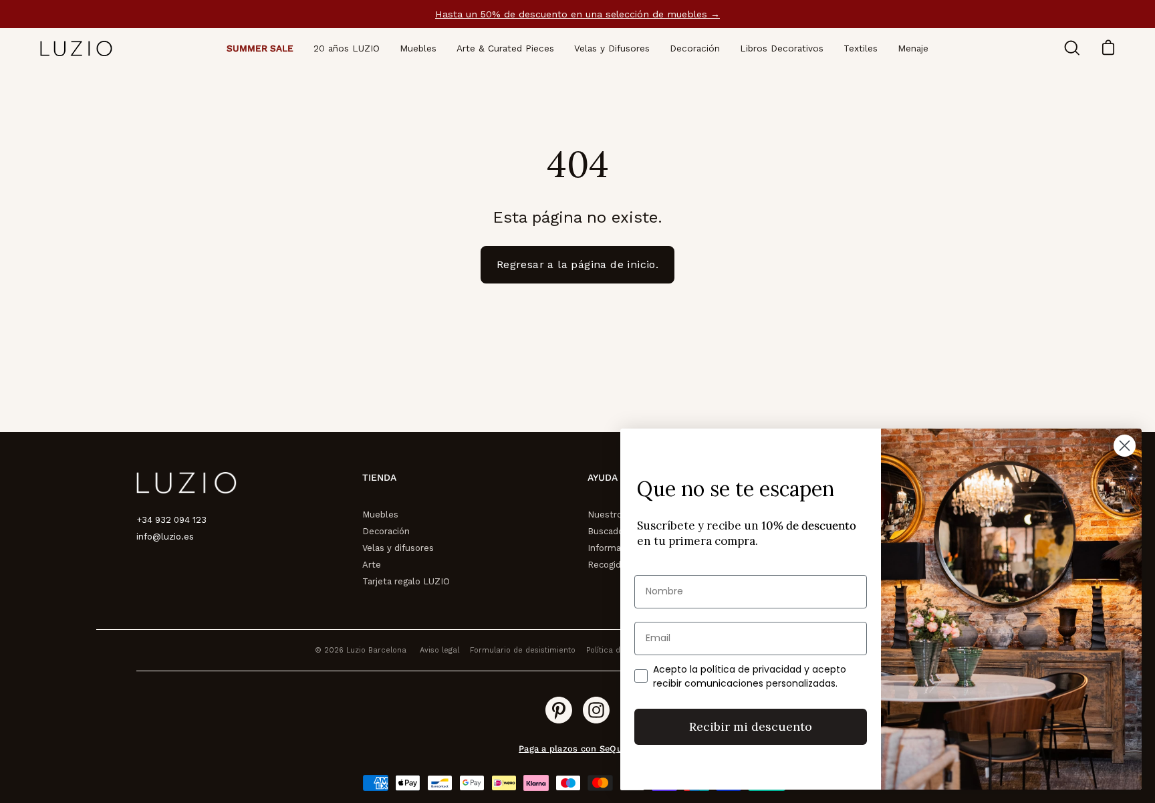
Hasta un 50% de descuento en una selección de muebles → (577, 14)
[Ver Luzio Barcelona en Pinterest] (558, 710)
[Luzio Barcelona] (77, 48)
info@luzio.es (165, 537)
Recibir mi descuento (750, 726)
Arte (371, 565)
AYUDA (603, 477)
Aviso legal (439, 650)
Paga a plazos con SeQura (576, 748)
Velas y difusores (398, 548)
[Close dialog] (1124, 445)
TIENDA (379, 477)
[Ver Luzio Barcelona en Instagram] (596, 710)
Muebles (380, 514)
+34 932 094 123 (171, 520)
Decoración (386, 531)
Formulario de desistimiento (522, 650)
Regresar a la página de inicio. (577, 264)
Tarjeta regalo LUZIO (406, 581)
